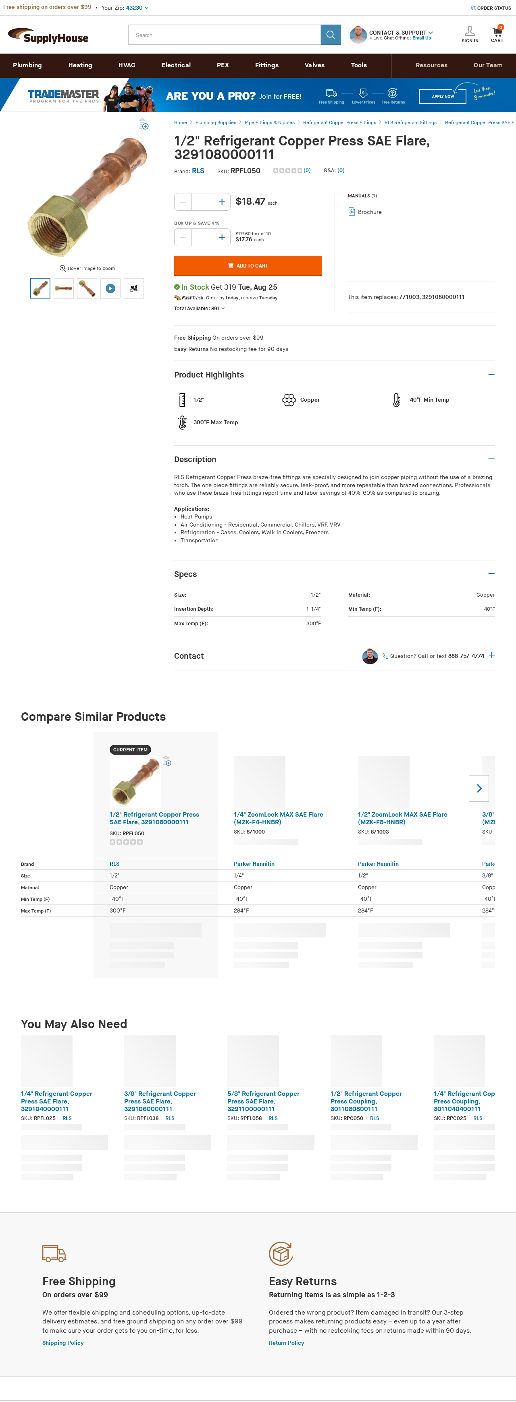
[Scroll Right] (479, 788)
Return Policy (286, 1343)
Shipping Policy (63, 1343)
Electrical (176, 65)
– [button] (491, 374)
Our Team (488, 65)
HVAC (127, 65)
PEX (223, 65)
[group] (153, 842)
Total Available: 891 (197, 308)
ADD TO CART (252, 266)
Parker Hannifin (254, 864)
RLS (198, 171)
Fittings (267, 65)
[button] (431, 32)
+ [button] (491, 656)
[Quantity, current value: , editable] (202, 202)
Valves (315, 65)
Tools (359, 65)
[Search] (331, 35)
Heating (81, 65)
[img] (288, 170)
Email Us (421, 38)
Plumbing (27, 65)
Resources (432, 65)
